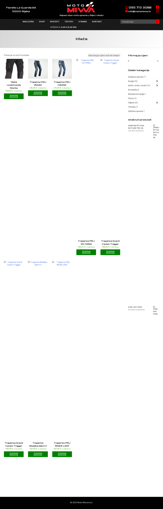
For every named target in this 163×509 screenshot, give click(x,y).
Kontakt (97, 21)
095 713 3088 (139, 7)
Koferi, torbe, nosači (137, 85)
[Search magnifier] (157, 22)
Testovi (69, 21)
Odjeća (131, 102)
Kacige (131, 81)
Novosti (54, 21)
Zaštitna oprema (135, 111)
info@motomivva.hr (139, 11)
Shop (42, 21)
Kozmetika (132, 89)
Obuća (131, 98)
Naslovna (28, 21)
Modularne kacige (136, 94)
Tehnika (131, 107)
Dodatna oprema (135, 77)
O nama (82, 21)
